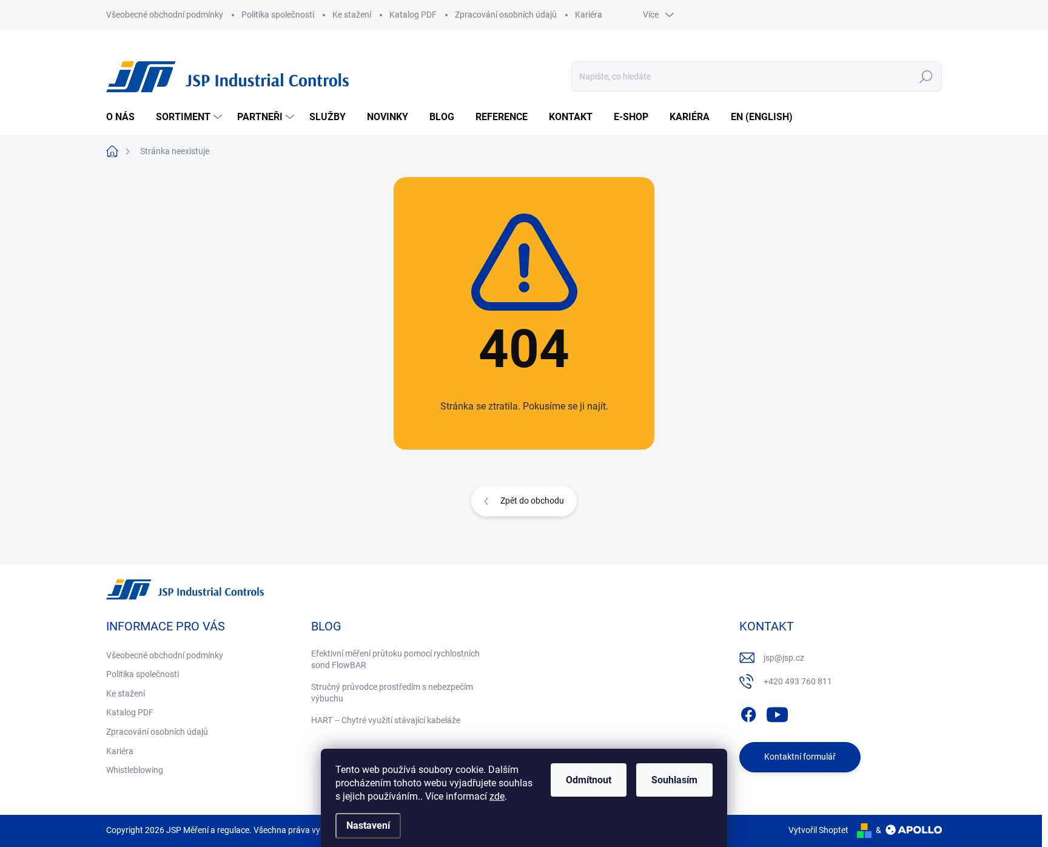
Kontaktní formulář (800, 756)
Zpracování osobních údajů (506, 14)
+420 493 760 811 (798, 681)
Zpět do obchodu (532, 500)
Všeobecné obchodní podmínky (164, 14)
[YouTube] (777, 712)
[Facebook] (748, 712)
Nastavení (368, 825)
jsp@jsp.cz (784, 658)
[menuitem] (125, 117)
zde (497, 796)
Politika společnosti (277, 14)
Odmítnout (588, 780)
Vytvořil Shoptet (818, 830)
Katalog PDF (413, 14)
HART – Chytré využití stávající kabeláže (385, 720)
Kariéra (588, 14)
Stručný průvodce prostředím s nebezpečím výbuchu (392, 693)
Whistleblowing (134, 770)
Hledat (926, 76)
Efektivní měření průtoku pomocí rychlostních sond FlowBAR (395, 659)
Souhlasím (674, 780)
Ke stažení (351, 14)
